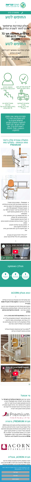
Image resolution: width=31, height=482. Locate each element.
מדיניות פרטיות (18, 469)
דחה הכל (15, 475)
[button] (15, 123)
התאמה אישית (15, 479)
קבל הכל (15, 472)
